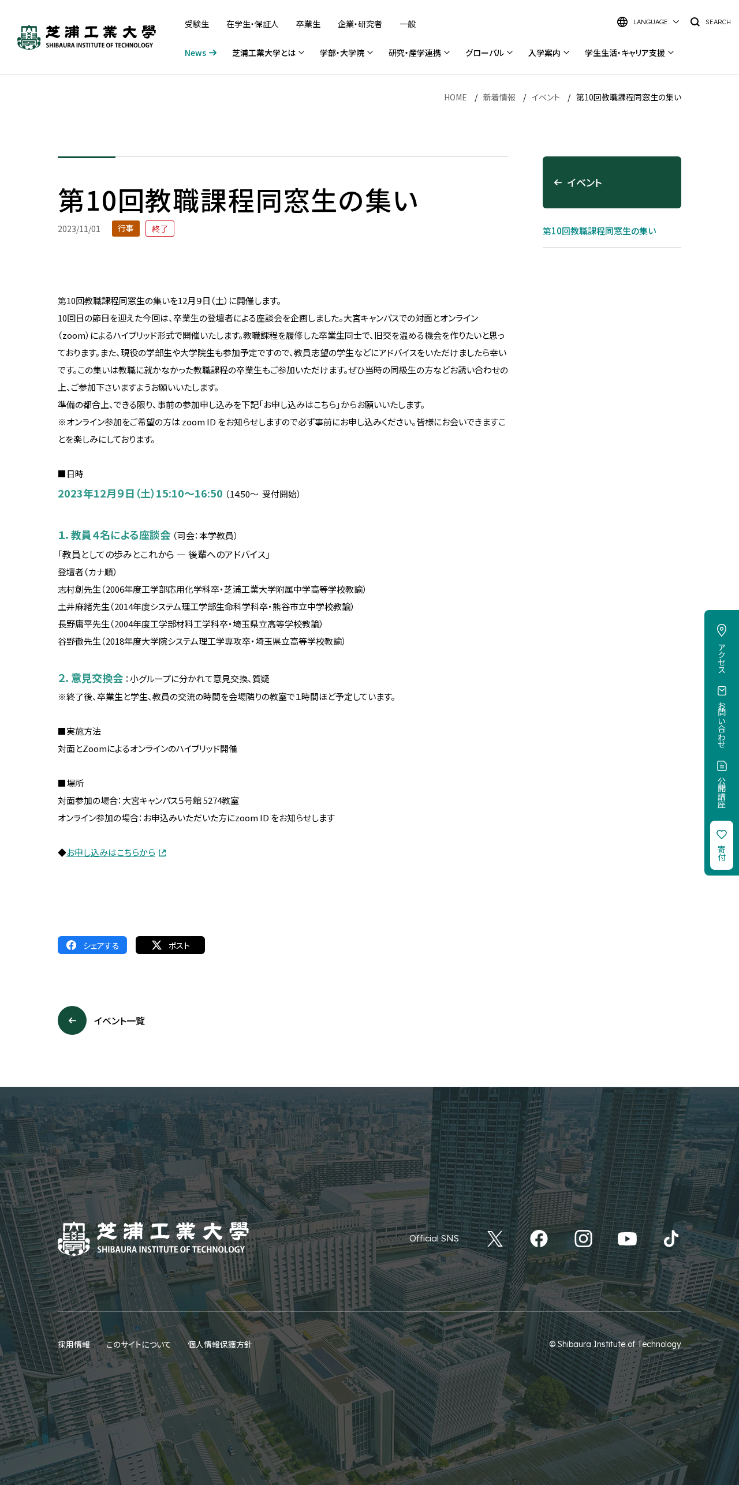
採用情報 (74, 1344)
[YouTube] (627, 1238)
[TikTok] (671, 1238)
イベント (546, 97)
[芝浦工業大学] (86, 37)
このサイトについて (138, 1344)
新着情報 (499, 97)
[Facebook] (539, 1238)
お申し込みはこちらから (110, 852)
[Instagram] (583, 1238)
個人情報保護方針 (220, 1344)
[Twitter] (495, 1238)
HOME (455, 97)
